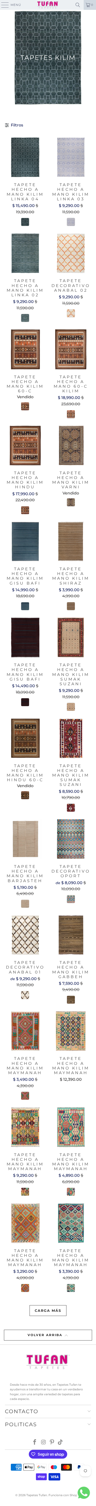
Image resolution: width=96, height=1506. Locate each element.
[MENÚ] (2, 5)
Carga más (48, 1310)
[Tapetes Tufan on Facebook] (35, 1442)
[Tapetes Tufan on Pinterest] (52, 1442)
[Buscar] (77, 5)
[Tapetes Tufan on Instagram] (43, 1442)
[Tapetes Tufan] (48, 5)
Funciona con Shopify (64, 1495)
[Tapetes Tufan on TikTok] (60, 1442)
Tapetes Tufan (36, 1495)
